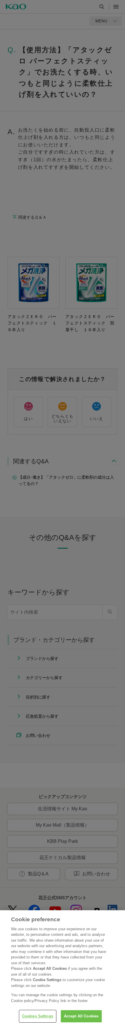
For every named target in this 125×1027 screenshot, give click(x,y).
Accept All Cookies (81, 1016)
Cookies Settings (37, 1016)
